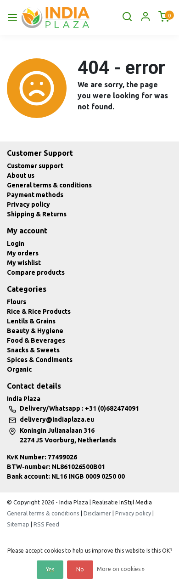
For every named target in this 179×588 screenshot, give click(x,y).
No (80, 569)
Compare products (36, 272)
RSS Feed (46, 524)
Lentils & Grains (31, 321)
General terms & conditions (49, 185)
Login (15, 243)
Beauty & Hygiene (35, 330)
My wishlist (24, 262)
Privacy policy (28, 204)
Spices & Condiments (40, 359)
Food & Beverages (36, 340)
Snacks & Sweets (33, 350)
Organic (19, 369)
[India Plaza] (56, 17)
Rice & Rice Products (39, 311)
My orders (23, 253)
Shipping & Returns (37, 214)
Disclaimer (97, 513)
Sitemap (18, 524)
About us (20, 175)
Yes (50, 569)
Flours (16, 301)
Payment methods (35, 194)
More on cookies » (121, 569)
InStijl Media (135, 502)
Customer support (35, 166)
